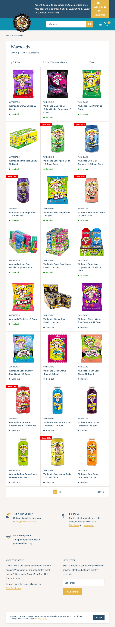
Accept (99, 617)
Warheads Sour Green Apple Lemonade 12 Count (23, 475)
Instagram (89, 525)
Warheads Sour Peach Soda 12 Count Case (91, 214)
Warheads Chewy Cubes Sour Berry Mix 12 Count (90, 321)
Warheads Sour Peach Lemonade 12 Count (88, 475)
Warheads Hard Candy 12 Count (90, 107)
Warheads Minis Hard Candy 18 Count (23, 162)
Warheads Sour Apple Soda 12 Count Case (56, 162)
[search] (66, 24)
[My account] (100, 24)
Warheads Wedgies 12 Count (23, 319)
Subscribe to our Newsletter (100, 11)
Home (8, 35)
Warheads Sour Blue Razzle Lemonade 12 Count (57, 424)
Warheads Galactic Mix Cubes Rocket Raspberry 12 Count (57, 109)
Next (99, 492)
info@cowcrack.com (26, 521)
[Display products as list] (103, 62)
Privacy (40, 619)
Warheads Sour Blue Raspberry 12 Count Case (90, 162)
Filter (17, 62)
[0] (106, 24)
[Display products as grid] (98, 62)
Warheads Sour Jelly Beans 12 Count (57, 214)
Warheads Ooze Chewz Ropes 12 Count (54, 372)
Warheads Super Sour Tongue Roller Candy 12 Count (89, 267)
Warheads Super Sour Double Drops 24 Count (20, 266)
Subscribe (72, 591)
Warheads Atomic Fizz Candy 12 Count (54, 321)
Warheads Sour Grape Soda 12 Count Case (22, 214)
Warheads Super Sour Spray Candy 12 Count (57, 266)
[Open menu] (7, 24)
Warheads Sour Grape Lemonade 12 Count (88, 424)
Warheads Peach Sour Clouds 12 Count (88, 372)
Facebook (74, 525)
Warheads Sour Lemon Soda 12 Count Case (57, 475)
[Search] (89, 24)
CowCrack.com (13, 588)
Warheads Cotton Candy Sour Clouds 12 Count (21, 372)
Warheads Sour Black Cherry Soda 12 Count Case (22, 424)
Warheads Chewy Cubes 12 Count (22, 107)
